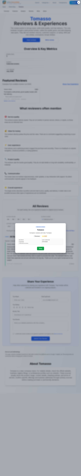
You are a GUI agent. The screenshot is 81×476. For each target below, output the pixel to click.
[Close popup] (78, 2)
